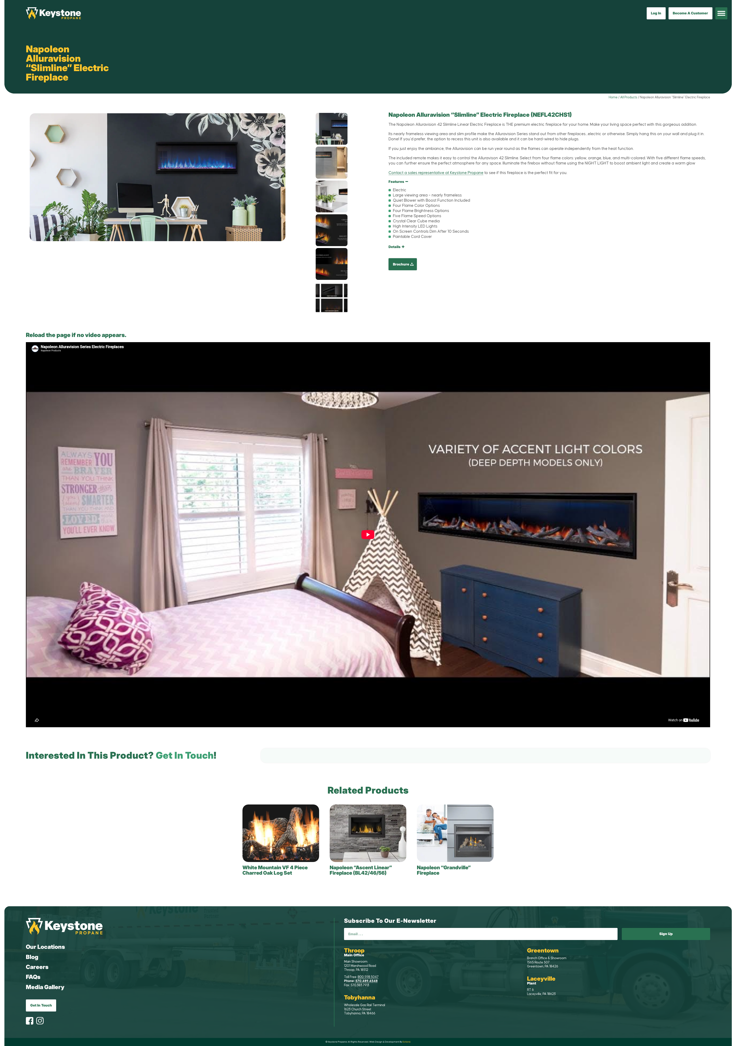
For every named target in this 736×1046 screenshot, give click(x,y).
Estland (406, 1042)
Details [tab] (394, 247)
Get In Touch (41, 1005)
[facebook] (29, 1021)
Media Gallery (45, 987)
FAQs (33, 976)
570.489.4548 (366, 981)
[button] (721, 13)
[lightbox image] (331, 129)
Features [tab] (396, 181)
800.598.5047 (368, 977)
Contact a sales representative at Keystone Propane (436, 173)
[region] (549, 211)
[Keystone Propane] (53, 13)
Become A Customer (690, 13)
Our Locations (45, 946)
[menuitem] (721, 13)
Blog (32, 956)
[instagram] (40, 1021)
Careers (37, 966)
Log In (656, 13)
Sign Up (666, 934)
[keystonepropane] (64, 926)
